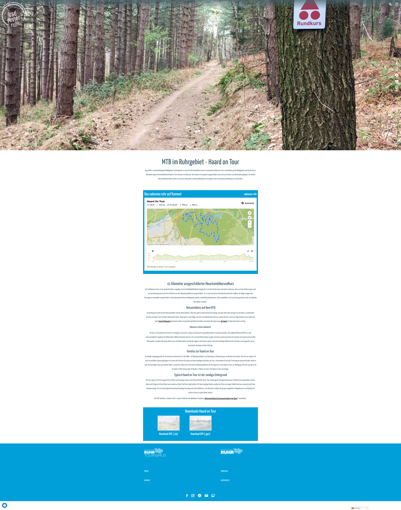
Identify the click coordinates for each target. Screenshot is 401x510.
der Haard (224, 321)
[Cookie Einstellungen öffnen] (4, 505)
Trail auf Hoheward (164, 321)
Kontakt (147, 480)
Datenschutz (225, 480)
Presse (146, 471)
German (357, 508)
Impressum (224, 471)
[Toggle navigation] (397, 4)
